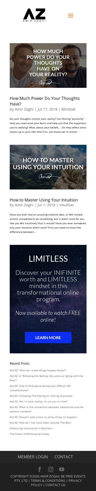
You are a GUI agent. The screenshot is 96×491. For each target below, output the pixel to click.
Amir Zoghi (24, 109)
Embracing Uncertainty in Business (31, 428)
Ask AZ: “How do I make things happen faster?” (38, 370)
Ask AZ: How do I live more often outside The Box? (40, 422)
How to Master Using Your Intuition (44, 200)
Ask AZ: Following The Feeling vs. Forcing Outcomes (41, 396)
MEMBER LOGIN (33, 457)
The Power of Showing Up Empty (29, 434)
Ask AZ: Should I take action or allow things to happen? (43, 417)
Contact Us (55, 485)
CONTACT (64, 457)
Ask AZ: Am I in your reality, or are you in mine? (39, 401)
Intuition (66, 204)
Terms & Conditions (48, 480)
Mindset (68, 109)
